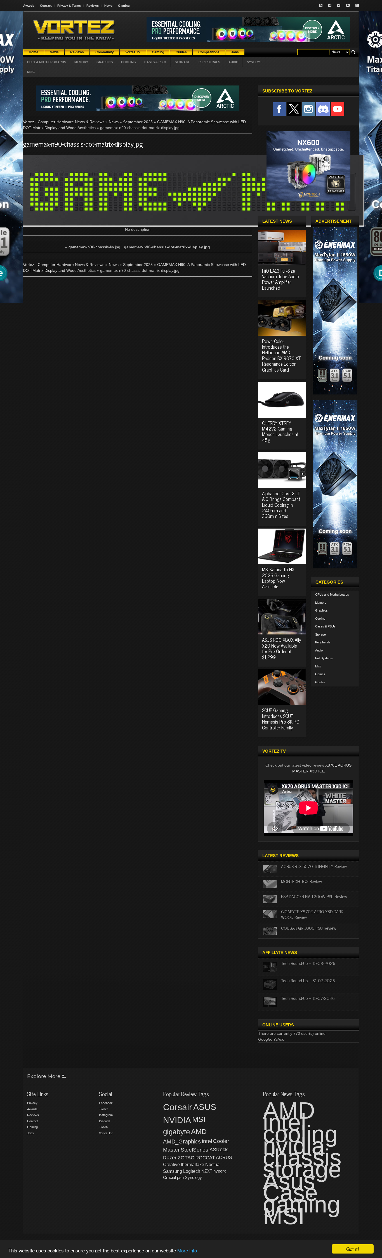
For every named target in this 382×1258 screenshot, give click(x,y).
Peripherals (323, 642)
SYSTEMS (254, 62)
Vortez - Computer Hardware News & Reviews (63, 122)
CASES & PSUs (155, 62)
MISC (31, 71)
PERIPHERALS (209, 62)
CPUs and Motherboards (332, 594)
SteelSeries (194, 1150)
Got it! (352, 1248)
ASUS (204, 1107)
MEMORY (81, 62)
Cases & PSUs (325, 626)
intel (207, 1141)
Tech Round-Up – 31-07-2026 (308, 980)
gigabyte (176, 1132)
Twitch (103, 1127)
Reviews (92, 5)
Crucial (169, 1177)
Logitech (191, 1171)
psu (180, 1177)
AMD (199, 1131)
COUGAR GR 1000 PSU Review (308, 927)
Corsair (177, 1107)
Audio (319, 650)
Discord (104, 1121)
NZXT (206, 1171)
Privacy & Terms (69, 5)
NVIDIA (177, 1120)
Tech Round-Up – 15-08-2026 (308, 963)
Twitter (103, 1109)
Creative (171, 1164)
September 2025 (138, 122)
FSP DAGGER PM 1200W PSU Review (314, 896)
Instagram (106, 1115)
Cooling (320, 618)
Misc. (318, 666)
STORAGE (182, 62)
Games (320, 674)
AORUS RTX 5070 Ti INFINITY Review (314, 866)
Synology (193, 1177)
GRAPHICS (104, 62)
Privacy (32, 1103)
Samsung (172, 1171)
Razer (169, 1158)
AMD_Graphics (182, 1141)
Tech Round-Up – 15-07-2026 (308, 998)
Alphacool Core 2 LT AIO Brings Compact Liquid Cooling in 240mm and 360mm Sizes (281, 504)
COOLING (128, 62)
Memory (320, 602)
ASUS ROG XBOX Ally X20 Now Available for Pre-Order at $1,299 (281, 648)
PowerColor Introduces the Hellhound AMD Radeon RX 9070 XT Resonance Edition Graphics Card (281, 355)
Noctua (212, 1164)
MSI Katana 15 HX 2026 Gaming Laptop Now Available (278, 577)
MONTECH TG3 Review (301, 881)
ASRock (218, 1149)
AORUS (224, 1157)
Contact (46, 5)
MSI (199, 1119)
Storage (320, 634)
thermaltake (192, 1164)
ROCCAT (205, 1158)
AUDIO (233, 62)
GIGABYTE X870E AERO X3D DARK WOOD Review (312, 914)
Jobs (30, 1133)
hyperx (219, 1171)
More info (187, 1250)
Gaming (124, 5)
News (108, 5)
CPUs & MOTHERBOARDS (46, 62)
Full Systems (324, 658)
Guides (320, 682)
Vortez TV (105, 1133)
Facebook (106, 1103)
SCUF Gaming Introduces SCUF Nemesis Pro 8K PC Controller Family (280, 718)
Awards (28, 5)
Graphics (321, 610)
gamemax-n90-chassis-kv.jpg (94, 247)
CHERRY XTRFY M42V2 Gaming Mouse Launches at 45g (280, 431)
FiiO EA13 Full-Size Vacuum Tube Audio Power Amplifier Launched (280, 279)
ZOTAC (186, 1158)
